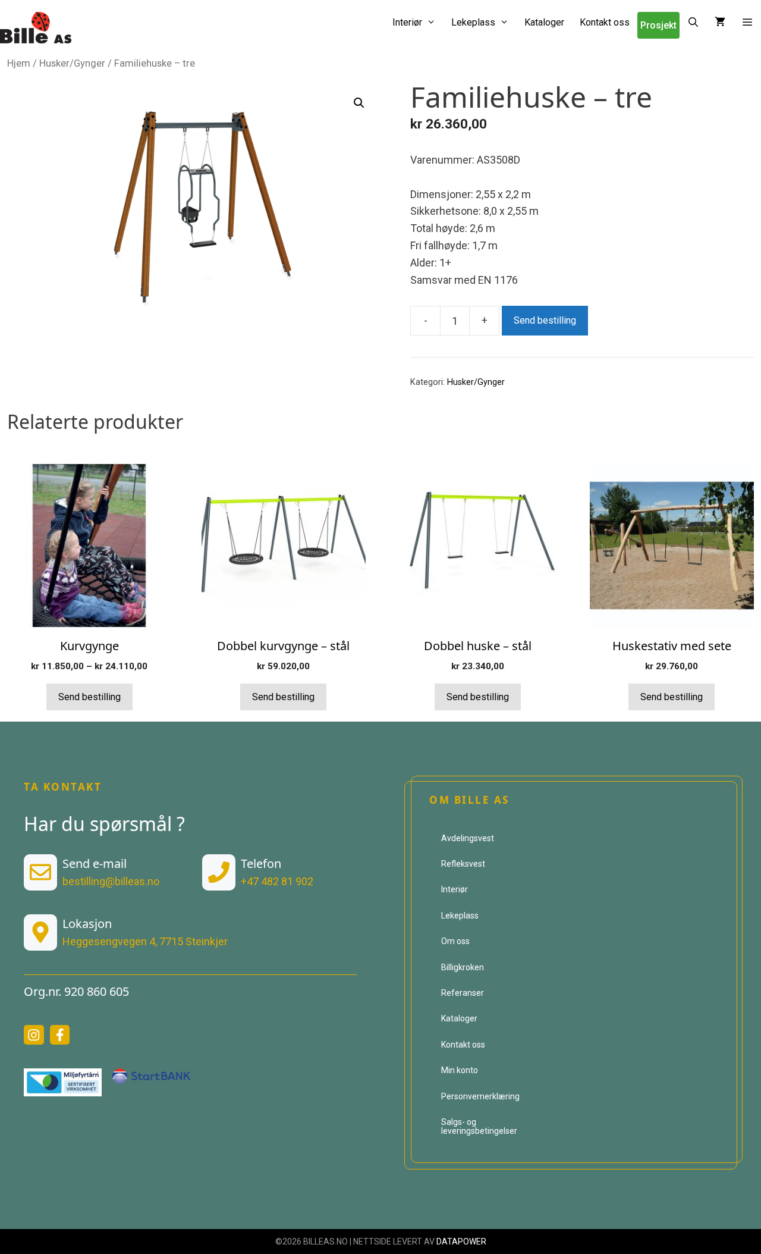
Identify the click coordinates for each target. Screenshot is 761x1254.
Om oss (455, 941)
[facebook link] (60, 1035)
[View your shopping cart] (720, 22)
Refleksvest (463, 864)
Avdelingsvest (467, 838)
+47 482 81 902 (277, 881)
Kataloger (544, 22)
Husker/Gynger (72, 63)
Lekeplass (473, 22)
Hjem (18, 63)
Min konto (459, 1070)
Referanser (462, 993)
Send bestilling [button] (283, 697)
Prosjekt (658, 25)
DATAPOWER (461, 1241)
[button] (747, 22)
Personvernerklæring (480, 1096)
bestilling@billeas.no (110, 881)
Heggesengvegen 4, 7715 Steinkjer (145, 941)
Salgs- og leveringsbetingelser (479, 1126)
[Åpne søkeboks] (693, 22)
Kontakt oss (605, 22)
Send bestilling (545, 320)
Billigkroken (462, 967)
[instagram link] (34, 1035)
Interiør (407, 22)
